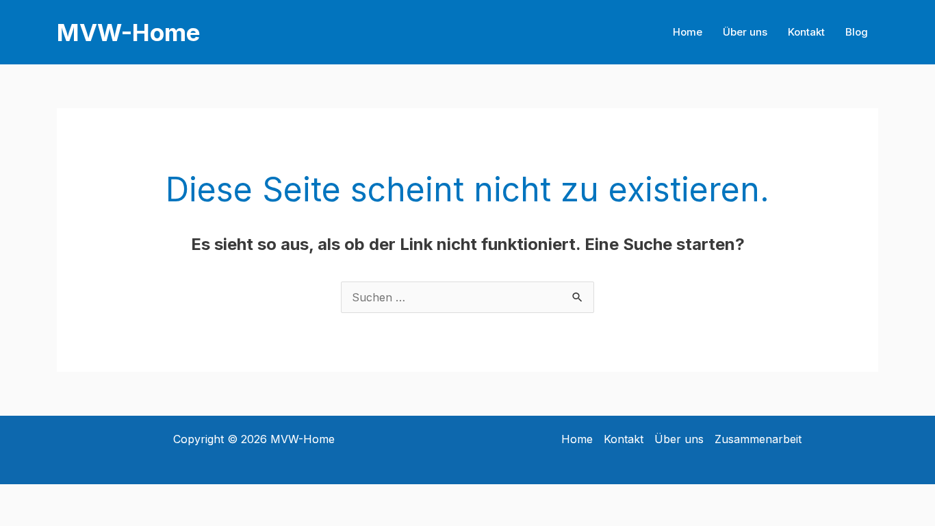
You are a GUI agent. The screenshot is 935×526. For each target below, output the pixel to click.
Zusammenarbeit (758, 439)
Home (687, 31)
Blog (856, 31)
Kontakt (806, 31)
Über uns (745, 31)
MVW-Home (129, 32)
